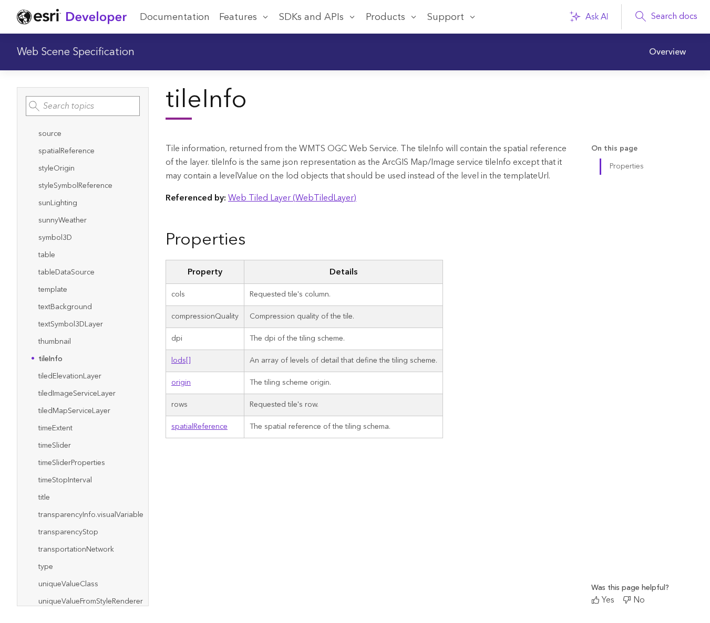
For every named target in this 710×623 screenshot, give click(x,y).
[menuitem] (667, 52)
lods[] (181, 360)
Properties (627, 166)
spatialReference (199, 426)
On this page (614, 148)
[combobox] (83, 106)
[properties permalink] (253, 240)
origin (181, 382)
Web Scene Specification (76, 52)
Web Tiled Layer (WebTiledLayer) (292, 198)
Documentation (175, 17)
